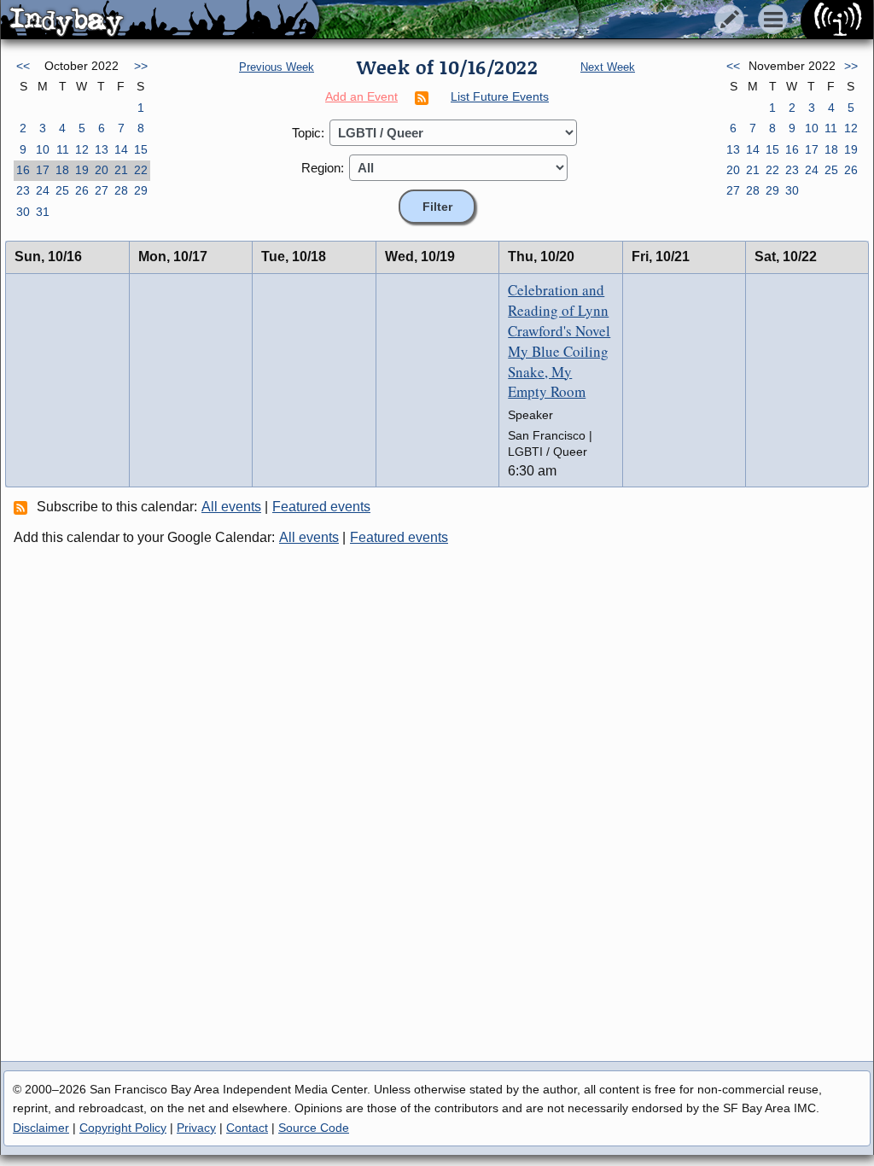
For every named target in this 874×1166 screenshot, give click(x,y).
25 (62, 190)
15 (141, 149)
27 (101, 190)
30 (23, 212)
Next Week (607, 67)
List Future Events (500, 96)
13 (101, 149)
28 (121, 190)
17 (43, 170)
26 (82, 190)
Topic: (308, 132)
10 (43, 149)
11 (62, 149)
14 (121, 149)
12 (82, 149)
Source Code (313, 1127)
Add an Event (361, 96)
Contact (247, 1127)
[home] (160, 20)
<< (23, 66)
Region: (322, 167)
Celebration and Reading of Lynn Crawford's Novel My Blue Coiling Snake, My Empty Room (559, 340)
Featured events (321, 506)
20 (101, 170)
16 (23, 170)
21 (121, 170)
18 (62, 170)
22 (141, 170)
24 (43, 190)
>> (141, 66)
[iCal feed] (23, 507)
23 (23, 190)
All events (231, 506)
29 (141, 190)
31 (43, 212)
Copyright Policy (122, 1127)
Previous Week (276, 67)
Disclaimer (41, 1127)
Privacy (196, 1127)
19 (82, 170)
